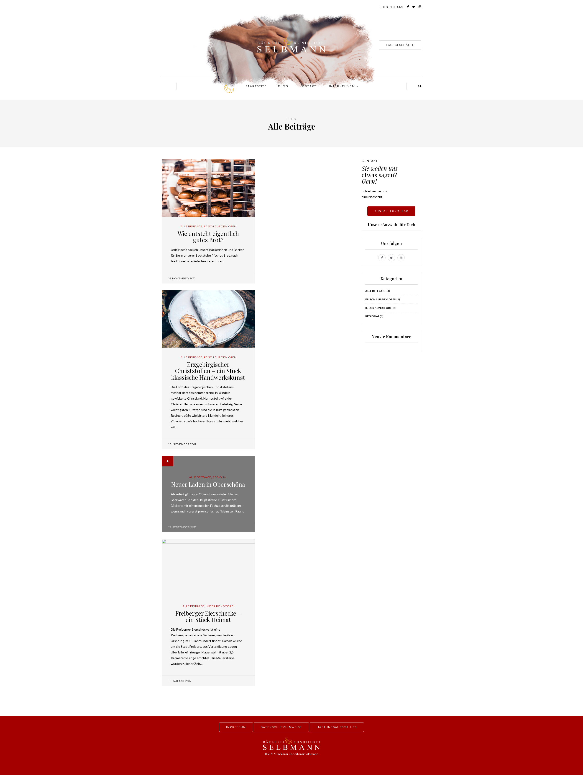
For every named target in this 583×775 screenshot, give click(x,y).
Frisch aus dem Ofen (220, 226)
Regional (220, 477)
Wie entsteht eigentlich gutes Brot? (208, 236)
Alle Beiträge (191, 226)
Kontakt (308, 86)
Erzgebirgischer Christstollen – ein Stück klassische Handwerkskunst (208, 370)
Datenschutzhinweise (281, 727)
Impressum (236, 727)
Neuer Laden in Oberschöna (208, 484)
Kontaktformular (391, 211)
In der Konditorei (220, 606)
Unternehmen (341, 86)
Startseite (256, 86)
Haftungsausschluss (337, 727)
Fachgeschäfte (400, 45)
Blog (283, 86)
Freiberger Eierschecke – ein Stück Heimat (208, 616)
